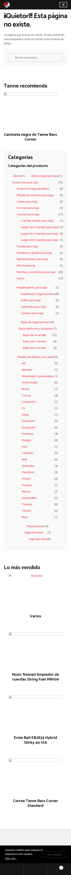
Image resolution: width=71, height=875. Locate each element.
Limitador (28, 453)
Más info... (11, 858)
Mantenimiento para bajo (32, 259)
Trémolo (27, 504)
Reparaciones (35, 526)
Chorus (26, 395)
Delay (25, 414)
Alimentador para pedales (38, 376)
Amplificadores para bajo (32, 287)
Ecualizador (29, 427)
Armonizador (30, 382)
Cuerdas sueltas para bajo (37, 220)
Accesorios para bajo (25, 182)
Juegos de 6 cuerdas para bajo (39, 240)
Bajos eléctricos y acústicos (35, 328)
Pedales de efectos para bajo (35, 357)
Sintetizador (29, 498)
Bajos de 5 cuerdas (34, 341)
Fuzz (24, 446)
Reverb (26, 491)
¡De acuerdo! (54, 854)
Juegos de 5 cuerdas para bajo (39, 233)
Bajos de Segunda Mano (36, 322)
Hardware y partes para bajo (34, 253)
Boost (25, 389)
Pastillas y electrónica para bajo (36, 272)
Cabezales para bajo (33, 307)
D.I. (24, 408)
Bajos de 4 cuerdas (34, 335)
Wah (24, 517)
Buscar (35, 869)
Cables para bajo (27, 201)
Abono (17, 176)
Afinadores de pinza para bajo (35, 195)
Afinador (27, 370)
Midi (24, 459)
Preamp (27, 485)
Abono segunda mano (45, 176)
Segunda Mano (34, 532)
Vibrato (26, 510)
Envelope (27, 434)
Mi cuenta (12, 869)
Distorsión (28, 421)
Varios (21, 278)
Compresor (29, 402)
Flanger (26, 440)
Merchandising (26, 265)
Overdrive (28, 472)
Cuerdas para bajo (28, 214)
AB (23, 363)
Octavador (28, 466)
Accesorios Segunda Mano (33, 188)
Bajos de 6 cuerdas (34, 348)
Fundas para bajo (27, 246)
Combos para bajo (32, 313)
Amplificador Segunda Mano (38, 294)
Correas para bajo (28, 208)
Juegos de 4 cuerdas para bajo (39, 227)
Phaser (26, 478)
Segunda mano (38, 539)
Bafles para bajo (31, 300)
